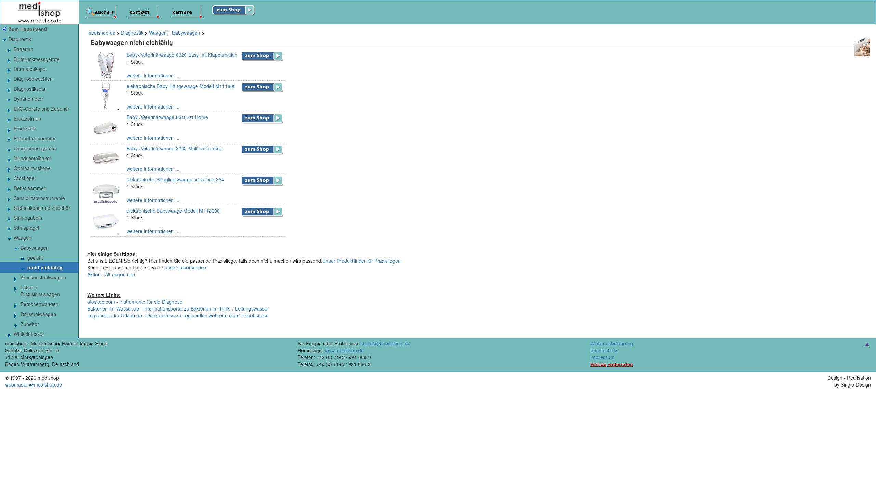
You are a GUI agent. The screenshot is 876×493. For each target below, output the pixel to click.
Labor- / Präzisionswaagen (40, 291)
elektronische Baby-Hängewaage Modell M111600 (181, 86)
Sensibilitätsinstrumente (39, 197)
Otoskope (24, 178)
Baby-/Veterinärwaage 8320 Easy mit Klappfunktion (182, 54)
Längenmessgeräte (35, 148)
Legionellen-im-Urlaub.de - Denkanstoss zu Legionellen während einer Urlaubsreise (178, 315)
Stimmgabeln (28, 217)
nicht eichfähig (45, 267)
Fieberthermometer (35, 138)
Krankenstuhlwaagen (43, 277)
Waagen (22, 237)
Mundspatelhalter (32, 158)
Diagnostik (20, 39)
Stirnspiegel (26, 227)
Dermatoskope (30, 68)
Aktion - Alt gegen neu (111, 274)
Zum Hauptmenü (28, 29)
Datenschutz (603, 350)
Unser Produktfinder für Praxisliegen (361, 260)
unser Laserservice (185, 267)
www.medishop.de (344, 350)
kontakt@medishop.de (385, 343)
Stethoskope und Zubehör (42, 207)
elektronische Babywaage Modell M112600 (173, 210)
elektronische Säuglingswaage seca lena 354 (175, 179)
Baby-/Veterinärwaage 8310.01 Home (167, 117)
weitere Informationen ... (153, 75)
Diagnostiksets (29, 88)
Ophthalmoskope (32, 168)
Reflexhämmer (30, 188)
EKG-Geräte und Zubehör (41, 108)
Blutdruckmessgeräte (37, 58)
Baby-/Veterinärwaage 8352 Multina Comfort (175, 148)
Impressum (602, 357)
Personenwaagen (40, 304)
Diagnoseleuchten (33, 78)
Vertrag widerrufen (611, 364)
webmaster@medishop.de (33, 384)
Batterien (23, 49)
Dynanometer (28, 98)
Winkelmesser (29, 333)
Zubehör (30, 323)
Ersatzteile (25, 128)
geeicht (35, 257)
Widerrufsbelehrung (611, 343)
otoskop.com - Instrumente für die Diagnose (134, 301)
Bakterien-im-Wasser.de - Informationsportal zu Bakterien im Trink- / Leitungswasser (178, 308)
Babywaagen (35, 247)
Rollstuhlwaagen (38, 314)
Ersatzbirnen (27, 118)
